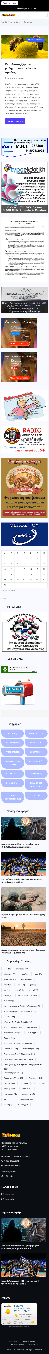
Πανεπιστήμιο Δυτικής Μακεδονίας (19, 1054)
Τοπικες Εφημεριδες (13, 797)
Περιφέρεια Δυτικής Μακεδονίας (18, 1059)
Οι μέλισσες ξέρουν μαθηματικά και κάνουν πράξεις (20, 68)
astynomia (9, 974)
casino (12, 733)
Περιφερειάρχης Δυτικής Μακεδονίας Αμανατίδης (23, 1065)
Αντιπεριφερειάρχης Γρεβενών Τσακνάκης (22, 1006)
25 (11, 580)
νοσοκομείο (28, 1094)
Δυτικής (33, 1033)
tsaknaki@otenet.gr (12, 1165)
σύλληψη (22, 1105)
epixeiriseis (10, 979)
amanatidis (22, 969)
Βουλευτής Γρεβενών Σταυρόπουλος (20, 1011)
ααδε (24, 1083)
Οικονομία (12, 783)
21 (31, 574)
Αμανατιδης (10, 1001)
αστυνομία (10, 1089)
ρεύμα (8, 1105)
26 (18, 580)
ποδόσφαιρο (26, 1099)
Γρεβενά (9, 1017)
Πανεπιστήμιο (31, 1049)
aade (7, 969)
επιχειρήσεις (10, 1094)
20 (24, 574)
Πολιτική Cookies (17, 1344)
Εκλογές (9, 1038)
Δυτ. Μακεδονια (13, 763)
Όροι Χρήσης (12, 1341)
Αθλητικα (36, 733)
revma (33, 990)
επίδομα (27, 1089)
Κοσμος (36, 774)
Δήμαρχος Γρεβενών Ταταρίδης (18, 1022)
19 (18, 574)
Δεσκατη (36, 752)
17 (5, 574)
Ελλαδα (12, 774)
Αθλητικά (13, 743)
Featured (26, 979)
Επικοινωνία (8, 1199)
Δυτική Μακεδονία (13, 1033)
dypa (24, 974)
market (8, 985)
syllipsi (8, 995)
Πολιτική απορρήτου (30, 1341)
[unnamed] (24, 300)
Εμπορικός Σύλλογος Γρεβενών (18, 1043)
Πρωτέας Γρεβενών (13, 1073)
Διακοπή (32, 1027)
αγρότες (39, 1083)
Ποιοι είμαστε (8, 1194)
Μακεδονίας (11, 1049)
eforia (38, 974)
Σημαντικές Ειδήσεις (36, 784)
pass (21, 985)
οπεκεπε (9, 1099)
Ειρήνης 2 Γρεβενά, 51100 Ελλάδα (17, 1156)
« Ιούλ (3, 598)
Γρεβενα (13, 752)
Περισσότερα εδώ (15, 121)
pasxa (34, 985)
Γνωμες (36, 743)
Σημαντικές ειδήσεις (13, 1078)
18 (11, 574)
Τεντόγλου (9, 1083)
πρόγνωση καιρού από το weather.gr (19, 1326)
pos (7, 990)
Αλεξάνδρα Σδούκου (27, 995)
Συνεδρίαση (35, 1078)
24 (5, 580)
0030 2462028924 (12, 1161)
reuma (19, 990)
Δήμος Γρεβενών (13, 1027)
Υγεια (36, 796)
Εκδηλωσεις (36, 761)
